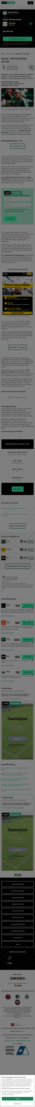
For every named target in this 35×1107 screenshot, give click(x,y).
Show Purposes (17, 1103)
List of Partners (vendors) (8, 1094)
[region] (17, 1091)
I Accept (17, 1098)
